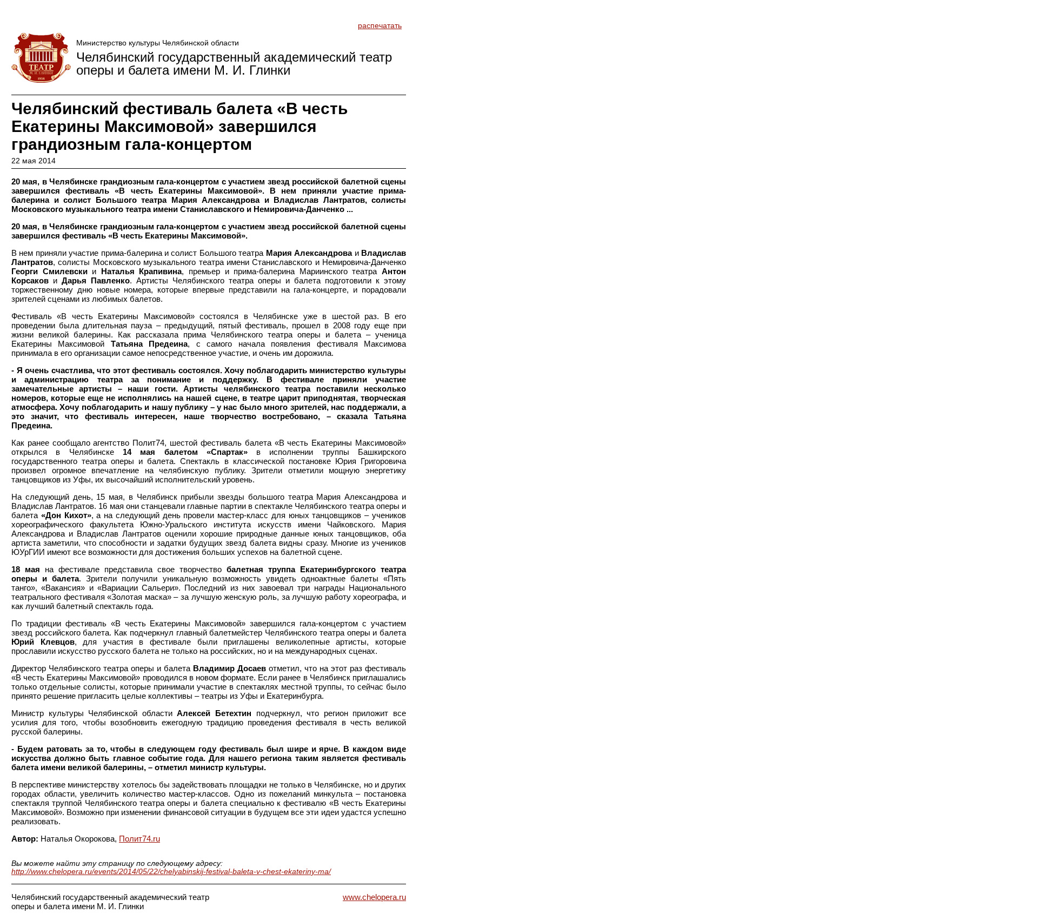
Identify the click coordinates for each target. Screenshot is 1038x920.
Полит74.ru (139, 838)
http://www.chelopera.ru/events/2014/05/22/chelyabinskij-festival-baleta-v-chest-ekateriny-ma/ (171, 872)
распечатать (380, 26)
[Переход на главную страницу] (41, 58)
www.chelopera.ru (374, 897)
